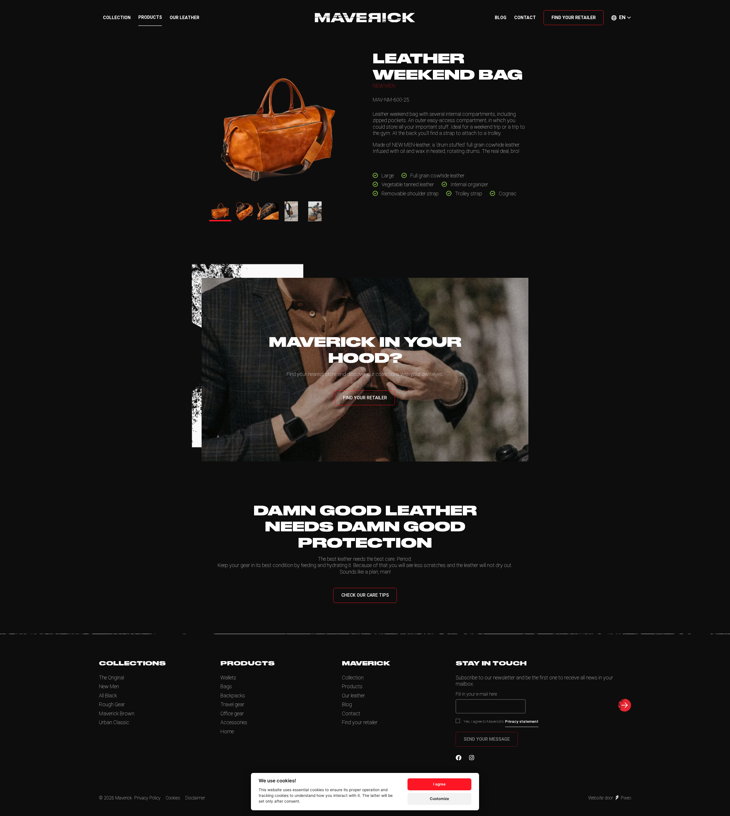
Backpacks (232, 695)
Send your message (487, 739)
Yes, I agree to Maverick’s (501, 721)
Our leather (184, 17)
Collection (117, 17)
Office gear (232, 713)
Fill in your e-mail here (476, 694)
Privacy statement (521, 721)
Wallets (228, 678)
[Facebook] (458, 757)
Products (150, 17)
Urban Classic (114, 722)
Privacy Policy (147, 798)
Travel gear (232, 704)
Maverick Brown (116, 713)
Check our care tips (365, 595)
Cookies (173, 798)
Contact (525, 17)
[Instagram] (471, 757)
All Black (108, 695)
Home (227, 731)
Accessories (233, 722)
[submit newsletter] (624, 705)
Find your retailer (573, 17)
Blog (500, 17)
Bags (226, 686)
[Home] (365, 17)
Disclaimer (195, 798)
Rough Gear (112, 704)
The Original (111, 678)
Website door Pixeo (609, 798)
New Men (109, 686)
